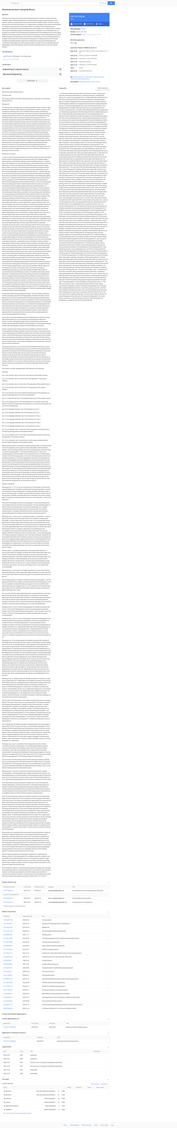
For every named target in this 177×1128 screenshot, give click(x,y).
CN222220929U (7, 1008)
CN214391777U (7, 953)
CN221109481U (7, 975)
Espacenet (82, 81)
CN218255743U (7, 957)
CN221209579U (8, 890)
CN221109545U (7, 990)
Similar (100, 24)
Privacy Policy (104, 1125)
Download (96, 1084)
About (65, 1125)
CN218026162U (7, 979)
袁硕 (85, 32)
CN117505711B (7, 986)
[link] (17, 56)
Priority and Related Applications (80, 79)
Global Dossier (90, 81)
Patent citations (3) (79, 77)
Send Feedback (74, 1125)
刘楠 (82, 32)
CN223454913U (7, 997)
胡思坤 (78, 32)
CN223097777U (7, 1004)
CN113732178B (7, 931)
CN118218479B (7, 942)
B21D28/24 (8, 56)
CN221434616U (8, 902)
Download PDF (77, 24)
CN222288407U (7, 993)
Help (112, 1125)
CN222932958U (7, 1001)
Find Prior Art (90, 24)
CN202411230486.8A (9, 1027)
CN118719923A (7, 949)
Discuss (97, 81)
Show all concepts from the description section (17, 1113)
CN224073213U (7, 968)
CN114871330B (7, 938)
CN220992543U (8, 898)
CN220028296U (7, 934)
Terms (96, 1125)
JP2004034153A (8, 920)
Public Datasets (86, 1125)
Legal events (89, 77)
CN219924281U (7, 923)
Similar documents (98, 77)
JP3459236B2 (7, 971)
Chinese (83, 29)
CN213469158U (7, 927)
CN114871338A (7, 982)
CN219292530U (7, 945)
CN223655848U (7, 964)
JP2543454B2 (7, 960)
